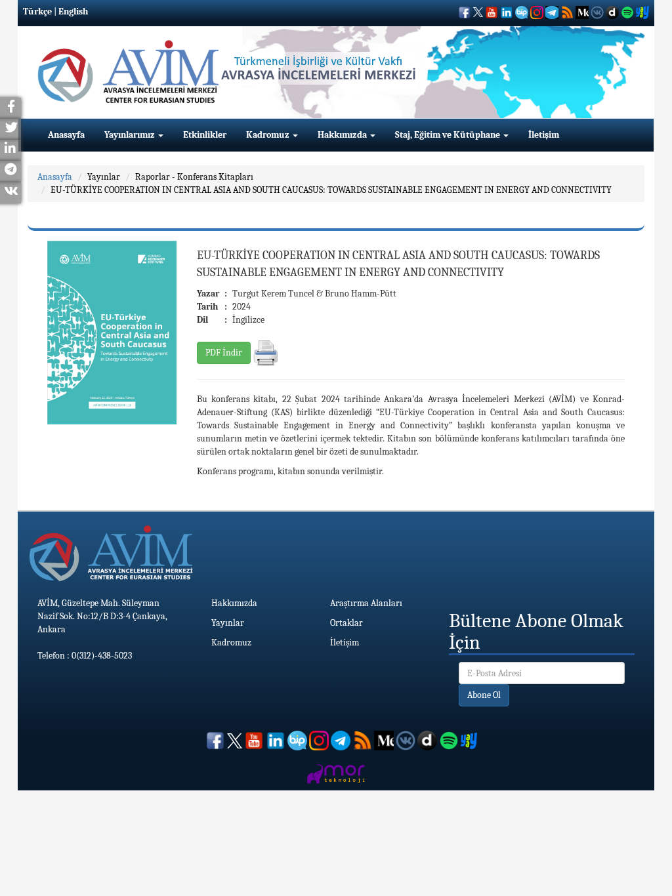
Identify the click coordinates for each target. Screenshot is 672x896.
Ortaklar (346, 622)
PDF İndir (223, 352)
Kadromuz (268, 134)
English (73, 11)
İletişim (543, 134)
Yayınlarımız (130, 134)
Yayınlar (103, 176)
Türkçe (37, 11)
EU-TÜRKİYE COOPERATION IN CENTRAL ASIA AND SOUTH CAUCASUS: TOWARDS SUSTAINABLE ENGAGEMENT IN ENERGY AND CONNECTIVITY (331, 189)
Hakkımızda (343, 134)
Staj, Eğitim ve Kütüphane (448, 134)
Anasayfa (66, 134)
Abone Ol (484, 695)
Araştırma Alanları (366, 603)
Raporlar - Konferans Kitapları (194, 176)
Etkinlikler (204, 134)
